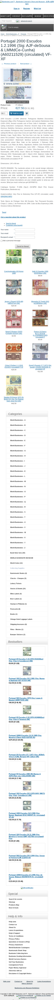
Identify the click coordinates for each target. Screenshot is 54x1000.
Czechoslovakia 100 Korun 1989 (13, 272)
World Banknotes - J (17, 466)
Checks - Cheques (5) (18, 578)
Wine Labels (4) (16, 594)
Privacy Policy (14, 939)
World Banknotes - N (18, 486)
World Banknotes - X (17, 537)
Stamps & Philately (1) (18, 604)
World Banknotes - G (18, 451)
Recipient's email (7, 237)
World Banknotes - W (18, 532)
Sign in (17, 9)
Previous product (8, 64)
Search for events (15, 899)
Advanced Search (26, 21)
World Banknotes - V (17, 527)
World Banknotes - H (18, 456)
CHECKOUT (16, 16)
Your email (4, 233)
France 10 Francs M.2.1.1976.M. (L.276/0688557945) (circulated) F (40, 334)
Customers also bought (14, 225)
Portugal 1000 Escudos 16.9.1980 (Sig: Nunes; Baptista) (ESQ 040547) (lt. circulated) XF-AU (27, 815)
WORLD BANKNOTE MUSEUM (21, 558)
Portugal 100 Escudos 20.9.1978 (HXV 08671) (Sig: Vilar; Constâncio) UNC (27, 794)
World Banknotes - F (17, 446)
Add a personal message (11, 241)
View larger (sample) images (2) (18, 102)
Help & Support (14, 933)
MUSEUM (38, 16)
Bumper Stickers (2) (17, 635)
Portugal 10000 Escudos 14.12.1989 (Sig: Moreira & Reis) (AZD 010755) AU (25, 736)
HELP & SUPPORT (27, 16)
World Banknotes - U (18, 522)
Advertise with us (15, 971)
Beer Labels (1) (16, 599)
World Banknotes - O (18, 492)
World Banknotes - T (17, 517)
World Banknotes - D (18, 435)
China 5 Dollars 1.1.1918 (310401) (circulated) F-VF (13, 366)
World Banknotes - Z (17, 548)
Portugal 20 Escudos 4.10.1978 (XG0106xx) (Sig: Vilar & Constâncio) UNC (26, 660)
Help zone (12, 922)
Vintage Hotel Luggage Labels (21, 619)
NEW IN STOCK (48, 16)
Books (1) (13, 614)
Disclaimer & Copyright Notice (20, 973)
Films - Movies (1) (16, 629)
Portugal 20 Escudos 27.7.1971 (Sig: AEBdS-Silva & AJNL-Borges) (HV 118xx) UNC (27, 756)
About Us (12, 927)
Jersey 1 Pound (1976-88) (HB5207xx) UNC (14, 302)
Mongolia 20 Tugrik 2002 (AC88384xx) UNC (40, 302)
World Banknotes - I (17, 461)
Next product (26, 64)
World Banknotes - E (17, 440)
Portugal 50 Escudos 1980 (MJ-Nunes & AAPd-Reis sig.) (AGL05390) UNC (25, 775)
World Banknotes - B (18, 425)
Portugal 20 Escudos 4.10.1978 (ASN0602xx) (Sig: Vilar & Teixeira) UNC (26, 718)
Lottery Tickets (15, 583)
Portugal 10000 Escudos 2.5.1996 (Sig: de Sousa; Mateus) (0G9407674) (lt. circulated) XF (26, 877)
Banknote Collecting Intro (18, 953)
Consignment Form (16, 965)
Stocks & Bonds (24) (18, 589)
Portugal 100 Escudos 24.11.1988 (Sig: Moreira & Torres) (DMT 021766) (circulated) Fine (26, 836)
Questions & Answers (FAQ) (19, 942)
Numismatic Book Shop (17, 950)
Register (26, 9)
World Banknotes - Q (18, 502)
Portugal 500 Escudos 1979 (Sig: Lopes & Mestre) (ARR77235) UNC (25, 699)
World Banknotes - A (18, 420)
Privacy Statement (16, 945)
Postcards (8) (15, 609)
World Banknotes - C (18, 430)
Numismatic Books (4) (18, 573)
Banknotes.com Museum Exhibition (27, 988)
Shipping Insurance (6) (18, 624)
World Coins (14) (16, 563)
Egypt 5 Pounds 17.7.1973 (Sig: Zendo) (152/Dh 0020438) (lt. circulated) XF (40, 367)
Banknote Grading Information (20, 956)
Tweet (4, 212)
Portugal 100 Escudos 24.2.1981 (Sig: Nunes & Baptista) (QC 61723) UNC (27, 679)
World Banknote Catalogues (19, 948)
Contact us (13, 925)
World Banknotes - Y (17, 543)
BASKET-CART (5, 16)
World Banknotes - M (18, 481)
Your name (4, 230)
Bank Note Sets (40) (17, 553)
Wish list (37, 9)
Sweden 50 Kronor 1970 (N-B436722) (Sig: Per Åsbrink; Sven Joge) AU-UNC (14, 399)
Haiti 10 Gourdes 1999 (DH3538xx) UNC (40, 272)
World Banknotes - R (18, 507)
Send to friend (11, 223)
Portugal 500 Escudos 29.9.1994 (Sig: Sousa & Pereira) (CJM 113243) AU (27, 857)
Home (2, 34)
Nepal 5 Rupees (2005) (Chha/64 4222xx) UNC (14, 332)
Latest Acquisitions (16, 930)
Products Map (14, 905)
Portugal (23, 34)
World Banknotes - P (12, 34)
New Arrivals (13, 908)
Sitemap (12, 902)
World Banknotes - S (17, 512)
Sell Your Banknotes (16, 962)
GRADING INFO (6, 196)
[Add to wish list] (27, 113)
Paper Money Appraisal (17, 968)
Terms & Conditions (16, 936)
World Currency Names (17, 959)
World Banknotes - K (18, 471)
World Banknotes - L (17, 476)
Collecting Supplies (17, 568)
